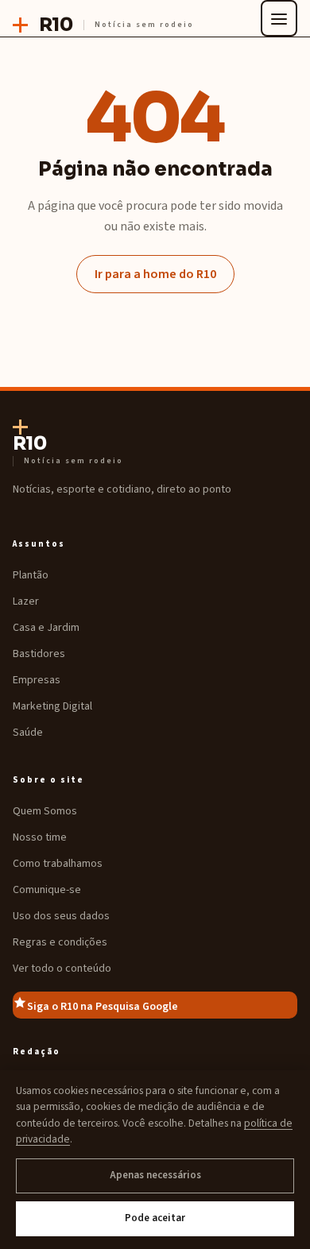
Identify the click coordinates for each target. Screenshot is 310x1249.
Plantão (30, 575)
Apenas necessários (155, 1175)
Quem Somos (45, 811)
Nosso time (40, 837)
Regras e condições (60, 942)
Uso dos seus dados (61, 916)
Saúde (28, 733)
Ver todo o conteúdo (62, 968)
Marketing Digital (52, 706)
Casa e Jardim (46, 628)
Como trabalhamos (58, 864)
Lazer (26, 601)
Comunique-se (47, 890)
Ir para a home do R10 (155, 274)
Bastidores (39, 654)
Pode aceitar (155, 1218)
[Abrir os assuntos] (279, 18)
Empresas (36, 680)
